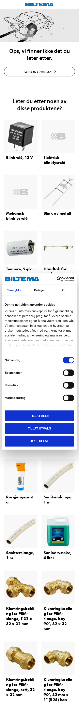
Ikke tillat (39, 440)
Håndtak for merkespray (55, 271)
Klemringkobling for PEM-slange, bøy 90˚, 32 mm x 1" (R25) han (58, 689)
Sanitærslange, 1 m (58, 499)
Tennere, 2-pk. (19, 269)
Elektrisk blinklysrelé (54, 160)
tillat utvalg (39, 428)
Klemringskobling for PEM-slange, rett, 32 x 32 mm (20, 687)
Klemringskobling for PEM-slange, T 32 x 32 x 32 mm (20, 616)
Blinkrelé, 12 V (19, 157)
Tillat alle (39, 416)
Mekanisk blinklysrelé (17, 216)
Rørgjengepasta (20, 499)
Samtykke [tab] (14, 290)
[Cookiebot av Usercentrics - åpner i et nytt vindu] (56, 279)
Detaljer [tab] (39, 290)
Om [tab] (64, 290)
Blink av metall (57, 213)
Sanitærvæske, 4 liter (58, 555)
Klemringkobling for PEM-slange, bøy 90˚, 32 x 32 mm (58, 618)
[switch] (68, 373)
